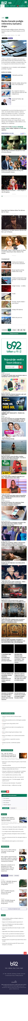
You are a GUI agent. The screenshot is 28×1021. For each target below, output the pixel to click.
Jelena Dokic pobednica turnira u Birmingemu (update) (14, 720)
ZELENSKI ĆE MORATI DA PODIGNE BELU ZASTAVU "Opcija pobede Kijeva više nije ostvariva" (7, 696)
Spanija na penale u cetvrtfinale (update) (11, 742)
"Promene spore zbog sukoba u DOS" (10, 723)
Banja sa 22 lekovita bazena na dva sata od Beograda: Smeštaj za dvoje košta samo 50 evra (14, 768)
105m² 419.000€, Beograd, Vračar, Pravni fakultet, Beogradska (8, 901)
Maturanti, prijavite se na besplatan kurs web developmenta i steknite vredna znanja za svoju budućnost (8, 868)
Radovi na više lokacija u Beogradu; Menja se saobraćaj (14, 827)
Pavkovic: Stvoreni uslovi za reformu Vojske (11, 716)
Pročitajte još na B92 (7, 750)
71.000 (13, 293)
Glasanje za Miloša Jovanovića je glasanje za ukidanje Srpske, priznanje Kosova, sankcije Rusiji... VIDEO (14, 772)
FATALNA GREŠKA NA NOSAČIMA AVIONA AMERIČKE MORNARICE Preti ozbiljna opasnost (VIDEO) (7, 677)
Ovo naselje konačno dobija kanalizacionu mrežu (13, 831)
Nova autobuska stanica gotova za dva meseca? (12, 841)
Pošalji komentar (14, 333)
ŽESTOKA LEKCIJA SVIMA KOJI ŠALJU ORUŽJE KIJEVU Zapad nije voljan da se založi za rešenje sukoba (20, 677)
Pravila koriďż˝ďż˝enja (10, 975)
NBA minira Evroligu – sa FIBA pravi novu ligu (11, 785)
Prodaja (11, 875)
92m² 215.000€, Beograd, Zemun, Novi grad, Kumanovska (7, 892)
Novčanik (12, 6)
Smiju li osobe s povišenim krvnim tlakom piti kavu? (13, 933)
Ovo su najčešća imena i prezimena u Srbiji (11, 774)
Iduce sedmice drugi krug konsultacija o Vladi (12, 732)
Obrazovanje (5, 846)
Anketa (4, 791)
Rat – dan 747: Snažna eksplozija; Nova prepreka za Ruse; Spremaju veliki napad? (8, 755)
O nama (17, 968)
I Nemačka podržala (17, 75)
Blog (14, 968)
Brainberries (14, 154)
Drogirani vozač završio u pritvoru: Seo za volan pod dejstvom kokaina (8, 819)
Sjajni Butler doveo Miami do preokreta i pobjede (12, 931)
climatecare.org (15, 988)
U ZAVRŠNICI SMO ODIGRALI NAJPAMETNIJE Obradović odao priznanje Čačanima (6, 657)
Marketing (14, 973)
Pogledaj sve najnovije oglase (14, 908)
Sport (4, 721)
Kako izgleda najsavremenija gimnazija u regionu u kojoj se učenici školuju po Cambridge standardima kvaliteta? (9, 859)
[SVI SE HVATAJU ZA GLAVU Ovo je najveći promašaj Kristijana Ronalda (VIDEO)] (21, 691)
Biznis (7, 6)
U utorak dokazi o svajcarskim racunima (11, 739)
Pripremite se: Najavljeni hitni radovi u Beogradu (12, 829)
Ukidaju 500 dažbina (17, 309)
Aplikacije (10, 968)
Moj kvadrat (22, 6)
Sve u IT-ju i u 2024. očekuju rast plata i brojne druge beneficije (8, 851)
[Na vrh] (25, 953)
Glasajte (5, 808)
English (21, 968)
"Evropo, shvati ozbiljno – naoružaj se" (19, 302)
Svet (3, 17)
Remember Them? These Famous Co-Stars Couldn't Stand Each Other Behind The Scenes (13, 252)
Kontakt (18, 973)
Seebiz (3, 915)
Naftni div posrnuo (17, 317)
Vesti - (6, 2)
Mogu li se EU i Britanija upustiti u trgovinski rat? (12, 922)
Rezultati (13, 808)
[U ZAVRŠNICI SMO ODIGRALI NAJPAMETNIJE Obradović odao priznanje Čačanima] (7, 652)
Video (6, 968)
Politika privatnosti (19, 975)
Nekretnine (5, 875)
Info (4, 717)
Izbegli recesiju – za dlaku (19, 286)
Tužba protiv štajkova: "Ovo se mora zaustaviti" (18, 262)
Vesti (2, 6)
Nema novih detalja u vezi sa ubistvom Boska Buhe (13, 735)
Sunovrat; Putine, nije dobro (17, 99)
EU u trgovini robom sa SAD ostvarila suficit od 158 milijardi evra (19, 92)
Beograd (4, 814)
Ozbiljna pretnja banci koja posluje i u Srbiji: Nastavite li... (19, 279)
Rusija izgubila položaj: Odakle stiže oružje (18, 270)
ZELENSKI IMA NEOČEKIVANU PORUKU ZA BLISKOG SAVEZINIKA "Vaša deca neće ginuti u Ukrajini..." (20, 658)
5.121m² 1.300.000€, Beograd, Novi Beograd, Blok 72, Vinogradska (9, 883)
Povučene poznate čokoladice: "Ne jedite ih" (12, 783)
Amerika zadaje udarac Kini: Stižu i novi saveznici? (19, 83)
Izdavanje (17, 875)
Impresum (23, 973)
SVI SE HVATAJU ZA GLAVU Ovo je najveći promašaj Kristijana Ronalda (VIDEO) (20, 695)
